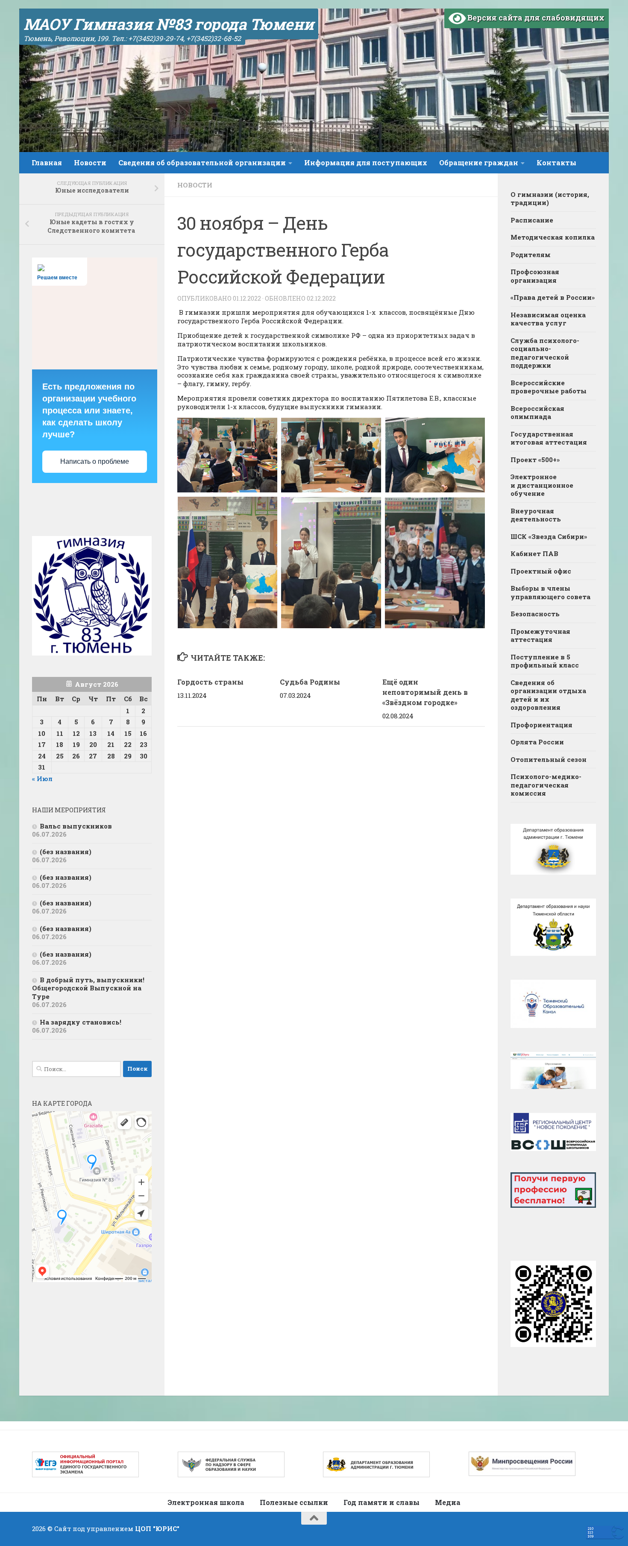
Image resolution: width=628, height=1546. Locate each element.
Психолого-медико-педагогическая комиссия (546, 784)
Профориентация (541, 724)
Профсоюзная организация (535, 275)
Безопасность (535, 613)
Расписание (532, 220)
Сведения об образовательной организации (202, 162)
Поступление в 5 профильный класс (545, 661)
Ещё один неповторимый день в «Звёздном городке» (425, 692)
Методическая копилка (553, 237)
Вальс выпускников (76, 826)
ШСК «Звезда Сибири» (549, 536)
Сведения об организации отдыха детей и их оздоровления (548, 695)
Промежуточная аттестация (540, 635)
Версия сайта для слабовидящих (535, 17)
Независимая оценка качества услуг (548, 319)
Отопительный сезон (549, 759)
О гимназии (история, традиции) (550, 198)
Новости (90, 162)
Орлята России (537, 742)
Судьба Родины (310, 681)
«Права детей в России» (553, 297)
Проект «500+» (535, 459)
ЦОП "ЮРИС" (157, 1528)
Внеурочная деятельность (536, 515)
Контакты (556, 162)
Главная (47, 162)
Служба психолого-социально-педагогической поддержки (545, 353)
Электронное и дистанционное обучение (542, 485)
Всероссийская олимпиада (537, 412)
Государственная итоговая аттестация (549, 438)
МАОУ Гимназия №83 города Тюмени (168, 24)
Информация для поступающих (365, 162)
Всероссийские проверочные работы (549, 386)
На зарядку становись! (80, 1022)
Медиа (448, 1502)
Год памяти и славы (381, 1502)
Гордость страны (210, 681)
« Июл (42, 778)
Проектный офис (541, 571)
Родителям (531, 254)
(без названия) (65, 851)
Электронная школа (205, 1502)
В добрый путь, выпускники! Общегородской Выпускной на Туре (88, 988)
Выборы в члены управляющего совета (550, 592)
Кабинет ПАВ (534, 553)
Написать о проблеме (94, 461)
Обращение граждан (478, 162)
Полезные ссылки (294, 1502)
